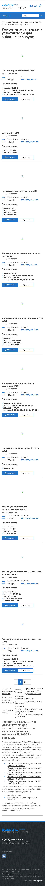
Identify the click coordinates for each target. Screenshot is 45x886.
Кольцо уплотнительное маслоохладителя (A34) (14, 508)
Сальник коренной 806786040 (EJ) (18, 70)
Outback (7, 92)
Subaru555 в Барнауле (32, 742)
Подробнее (25, 99)
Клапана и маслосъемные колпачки (8, 691)
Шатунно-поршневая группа (33, 700)
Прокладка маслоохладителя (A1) (19, 190)
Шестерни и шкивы (7, 711)
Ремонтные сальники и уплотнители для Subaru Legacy (24, 769)
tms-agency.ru (38, 881)
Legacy (6, 90)
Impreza (6, 94)
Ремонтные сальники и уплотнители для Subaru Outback (24, 777)
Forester (6, 88)
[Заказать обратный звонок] (31, 7)
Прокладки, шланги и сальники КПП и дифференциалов (34, 691)
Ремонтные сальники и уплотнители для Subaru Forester (24, 764)
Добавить (11, 99)
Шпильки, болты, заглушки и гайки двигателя (20, 711)
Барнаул (21, 7)
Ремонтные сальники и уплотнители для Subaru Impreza (24, 773)
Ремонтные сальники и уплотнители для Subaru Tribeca (24, 782)
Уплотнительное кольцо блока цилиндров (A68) (18, 384)
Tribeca (6, 345)
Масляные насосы (19, 691)
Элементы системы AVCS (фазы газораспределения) (34, 711)
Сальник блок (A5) (11, 133)
